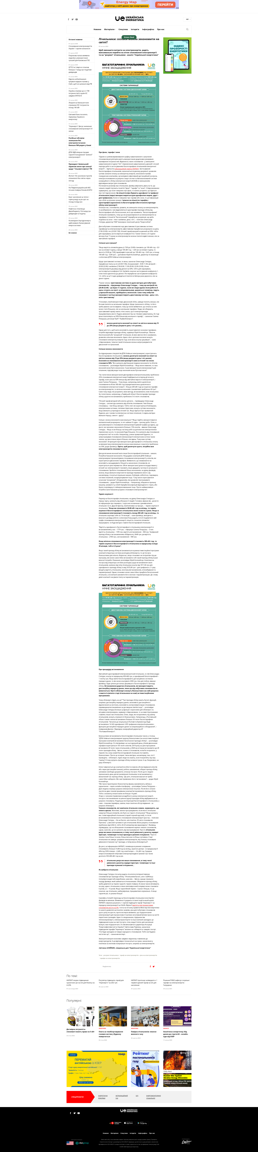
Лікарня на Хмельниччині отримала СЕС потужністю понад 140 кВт (79, 105)
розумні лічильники (111, 955)
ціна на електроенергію (148, 955)
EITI (137, 1096)
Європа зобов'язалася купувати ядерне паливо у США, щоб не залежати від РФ (80, 81)
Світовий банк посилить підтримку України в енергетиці (78, 116)
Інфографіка (148, 29)
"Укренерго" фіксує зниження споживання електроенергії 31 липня (81, 128)
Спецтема (123, 29)
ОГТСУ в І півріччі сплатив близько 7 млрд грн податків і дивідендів (80, 69)
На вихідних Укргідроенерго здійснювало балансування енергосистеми (80, 223)
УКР (187, 19)
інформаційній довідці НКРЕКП (127, 169)
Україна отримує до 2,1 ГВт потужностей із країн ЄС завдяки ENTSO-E (79, 93)
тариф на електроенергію (129, 955)
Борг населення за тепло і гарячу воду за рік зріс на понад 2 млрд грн (79, 199)
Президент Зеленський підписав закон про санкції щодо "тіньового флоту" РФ (80, 166)
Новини (97, 29)
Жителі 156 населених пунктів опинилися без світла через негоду (80, 178)
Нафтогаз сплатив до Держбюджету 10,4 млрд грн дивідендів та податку (80, 211)
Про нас (160, 29)
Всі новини (73, 233)
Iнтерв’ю (135, 29)
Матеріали (109, 29)
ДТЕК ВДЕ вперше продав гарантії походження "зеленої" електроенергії (80, 154)
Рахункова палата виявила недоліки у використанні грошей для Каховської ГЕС (79, 57)
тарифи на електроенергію (110, 958)
